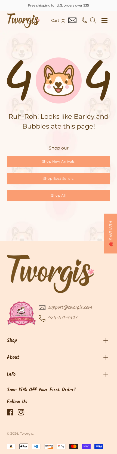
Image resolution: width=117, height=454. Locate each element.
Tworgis (26, 433)
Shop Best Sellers (58, 178)
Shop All (58, 195)
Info (11, 375)
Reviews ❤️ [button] (110, 233)
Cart (58, 20)
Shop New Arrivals (58, 161)
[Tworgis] (23, 20)
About (13, 358)
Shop (12, 341)
